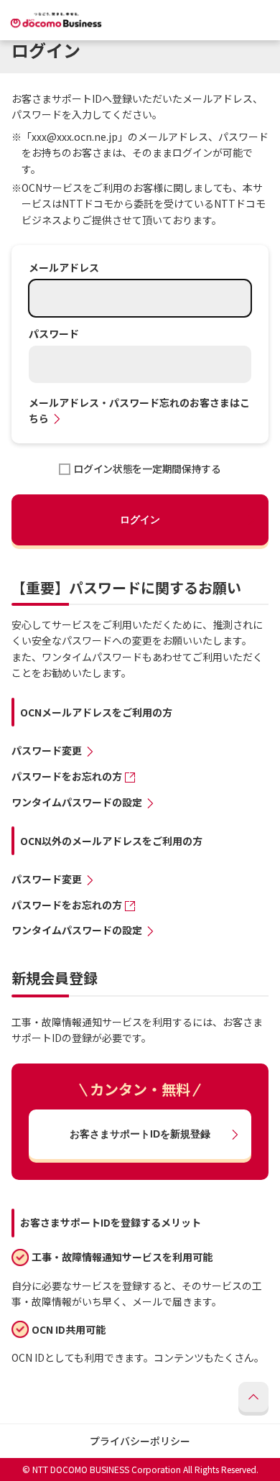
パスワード (54, 334)
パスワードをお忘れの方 (66, 776)
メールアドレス (64, 268)
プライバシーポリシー (140, 1441)
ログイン (140, 519)
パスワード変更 (46, 750)
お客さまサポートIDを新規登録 (140, 1134)
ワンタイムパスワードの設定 (76, 802)
